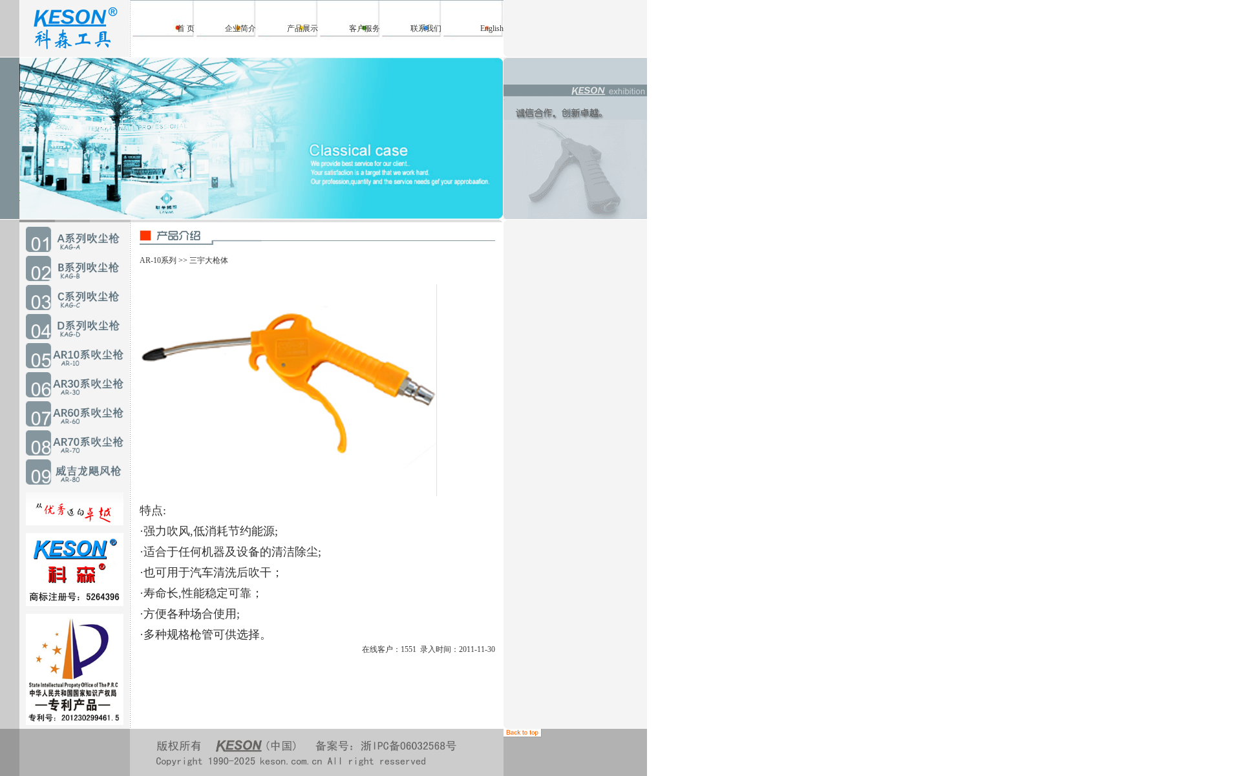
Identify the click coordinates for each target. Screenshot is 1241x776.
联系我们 (425, 28)
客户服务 (364, 28)
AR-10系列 (158, 260)
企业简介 (240, 28)
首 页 (186, 28)
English (492, 28)
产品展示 (302, 28)
